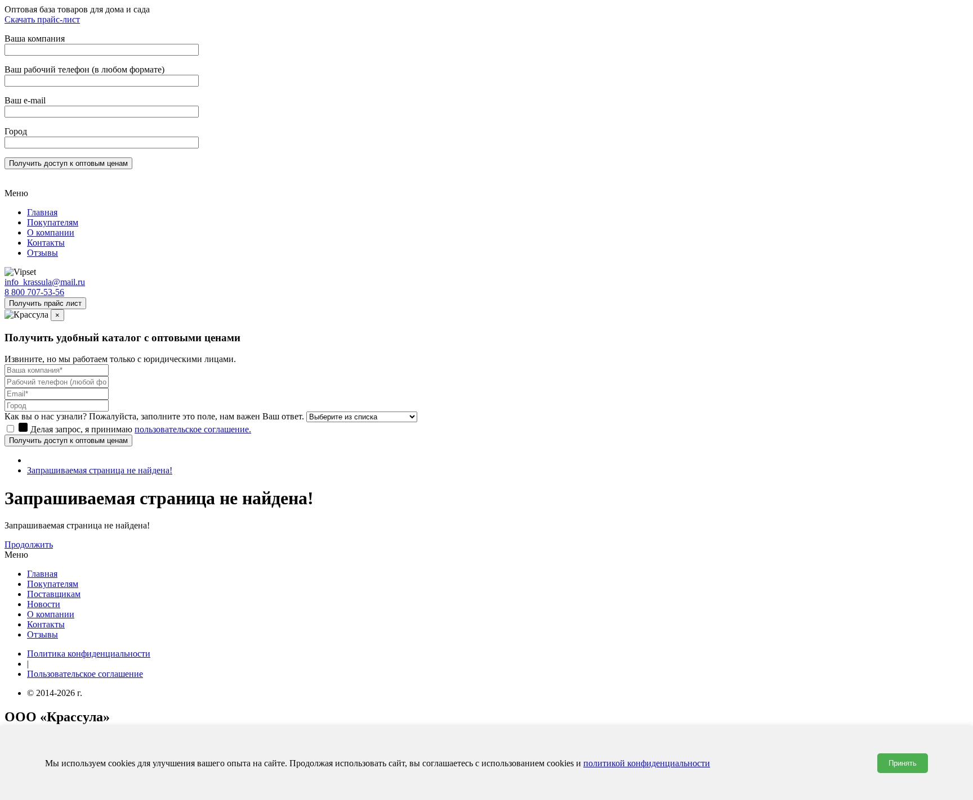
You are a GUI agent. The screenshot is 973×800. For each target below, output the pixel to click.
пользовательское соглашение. (193, 429)
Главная (42, 212)
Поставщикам (54, 594)
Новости (43, 604)
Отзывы (42, 252)
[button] (486, 193)
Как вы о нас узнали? (46, 416)
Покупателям (52, 222)
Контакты (46, 242)
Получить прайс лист (45, 303)
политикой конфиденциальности (646, 763)
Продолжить (29, 544)
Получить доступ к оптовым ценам (68, 440)
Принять (903, 763)
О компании (50, 232)
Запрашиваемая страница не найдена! (99, 470)
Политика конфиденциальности (88, 653)
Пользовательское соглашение (85, 674)
